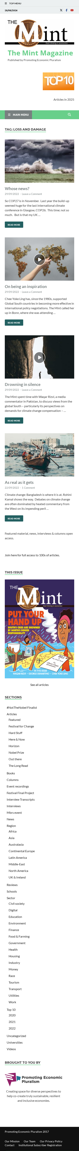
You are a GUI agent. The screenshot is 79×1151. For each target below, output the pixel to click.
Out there (15, 759)
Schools (12, 891)
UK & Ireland (17, 877)
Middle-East (17, 864)
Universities (15, 1042)
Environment (17, 923)
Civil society (17, 903)
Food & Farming (19, 936)
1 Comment (28, 487)
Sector (11, 898)
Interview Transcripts (21, 799)
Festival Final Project (20, 793)
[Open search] (69, 114)
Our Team (29, 1141)
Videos (11, 1049)
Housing (14, 956)
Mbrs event (14, 812)
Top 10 (11, 1009)
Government (17, 943)
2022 (12, 1028)
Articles (12, 714)
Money (13, 969)
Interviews (14, 806)
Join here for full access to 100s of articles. (32, 555)
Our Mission (12, 1141)
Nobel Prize (16, 752)
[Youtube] (72, 10)
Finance (14, 930)
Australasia (16, 844)
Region (11, 825)
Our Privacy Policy (51, 1141)
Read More (12, 224)
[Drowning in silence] (39, 357)
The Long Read (18, 765)
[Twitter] (61, 10)
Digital (13, 910)
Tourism (14, 982)
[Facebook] (66, 10)
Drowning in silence (22, 384)
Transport (15, 989)
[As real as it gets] (39, 455)
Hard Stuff (15, 733)
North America (18, 870)
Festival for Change (21, 726)
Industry (14, 962)
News (10, 819)
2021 (12, 1022)
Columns (13, 779)
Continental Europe (22, 851)
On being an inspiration (26, 286)
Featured (15, 719)
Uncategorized (16, 1036)
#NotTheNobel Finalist (22, 707)
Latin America (18, 857)
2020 (12, 1015)
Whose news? (17, 188)
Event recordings (18, 786)
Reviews (12, 885)
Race (12, 976)
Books (11, 773)
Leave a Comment (32, 193)
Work (12, 1002)
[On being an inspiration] (39, 259)
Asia (11, 838)
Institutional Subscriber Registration (40, 1145)
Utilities (14, 995)
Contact (9, 1145)
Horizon (14, 746)
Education (15, 916)
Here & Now (17, 739)
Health (13, 949)
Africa (12, 831)
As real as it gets (19, 482)
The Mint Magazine (40, 53)
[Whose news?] (39, 161)
